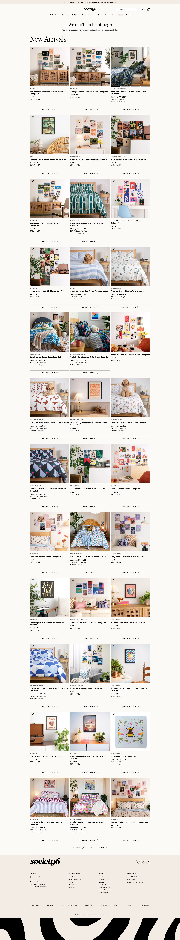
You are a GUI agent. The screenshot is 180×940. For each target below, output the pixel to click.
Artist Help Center (132, 877)
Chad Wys (35, 554)
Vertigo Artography (119, 156)
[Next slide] (146, 66)
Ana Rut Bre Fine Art (37, 420)
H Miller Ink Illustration (120, 88)
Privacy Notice (35, 905)
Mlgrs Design (76, 486)
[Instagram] (138, 862)
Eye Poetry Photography (79, 619)
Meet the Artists (103, 879)
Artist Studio (131, 879)
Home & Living (86, 15)
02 (125, 86)
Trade (128, 15)
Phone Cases (98, 15)
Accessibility (128, 905)
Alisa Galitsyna (36, 354)
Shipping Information (75, 879)
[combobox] (126, 9)
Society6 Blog (103, 885)
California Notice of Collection (69, 905)
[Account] (138, 9)
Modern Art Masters (78, 420)
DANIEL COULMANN (77, 554)
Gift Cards (72, 887)
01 (115, 86)
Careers (101, 882)
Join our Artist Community (135, 882)
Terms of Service (89, 905)
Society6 (34, 88)
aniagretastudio (77, 156)
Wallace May (116, 619)
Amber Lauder (117, 554)
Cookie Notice (50, 905)
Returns (71, 882)
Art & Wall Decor (73, 15)
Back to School (54, 15)
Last (106, 847)
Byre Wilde (35, 819)
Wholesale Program (105, 890)
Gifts (113, 15)
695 (99, 847)
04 (145, 86)
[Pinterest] (143, 862)
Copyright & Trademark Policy (109, 905)
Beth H (33, 156)
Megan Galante (117, 288)
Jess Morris (116, 753)
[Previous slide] (114, 66)
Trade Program (103, 892)
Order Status (72, 885)
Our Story (102, 877)
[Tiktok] (148, 862)
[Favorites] (143, 9)
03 (135, 86)
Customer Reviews (104, 887)
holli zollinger (76, 220)
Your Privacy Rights (144, 905)
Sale (120, 15)
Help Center (72, 877)
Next (102, 847)
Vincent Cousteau (77, 685)
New (63, 15)
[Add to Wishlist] (33, 49)
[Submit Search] (118, 9)
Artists (107, 15)
